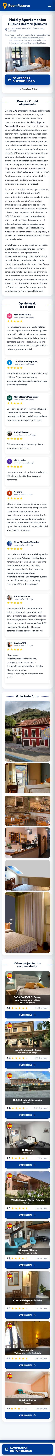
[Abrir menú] (49, 5)
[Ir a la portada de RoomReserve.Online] (16, 5)
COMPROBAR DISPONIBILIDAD (21, 1449)
